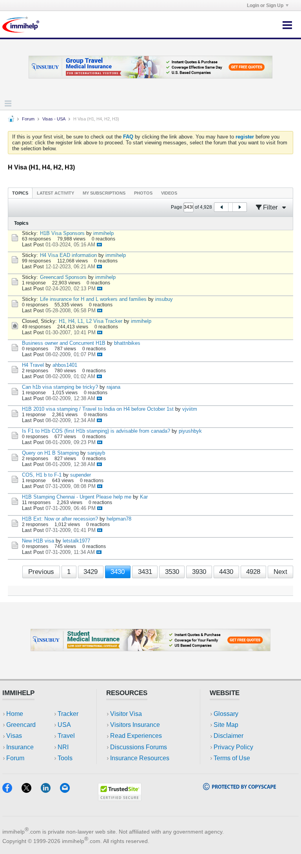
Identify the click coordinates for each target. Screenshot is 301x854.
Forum (28, 119)
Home (14, 713)
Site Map (226, 724)
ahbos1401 (65, 365)
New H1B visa (38, 541)
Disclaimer (228, 735)
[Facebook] (12, 790)
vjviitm (189, 409)
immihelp (103, 233)
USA (64, 724)
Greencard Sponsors (63, 277)
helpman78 (119, 519)
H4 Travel (33, 365)
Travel (66, 735)
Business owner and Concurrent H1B (63, 343)
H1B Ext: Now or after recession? (60, 519)
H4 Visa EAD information (68, 255)
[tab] (20, 193)
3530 (172, 571)
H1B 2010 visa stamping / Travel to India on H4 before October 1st (98, 409)
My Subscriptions (104, 193)
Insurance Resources (139, 758)
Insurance (20, 747)
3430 (118, 571)
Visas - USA (53, 119)
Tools (65, 758)
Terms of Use (232, 758)
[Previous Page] (221, 207)
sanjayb (96, 453)
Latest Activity (55, 193)
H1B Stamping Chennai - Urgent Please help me (76, 497)
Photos (143, 193)
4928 (253, 571)
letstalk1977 (76, 541)
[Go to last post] (99, 244)
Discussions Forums (138, 747)
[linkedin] (50, 790)
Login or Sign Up (265, 5)
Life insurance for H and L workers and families (93, 299)
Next (280, 571)
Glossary (226, 713)
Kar (144, 497)
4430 (226, 571)
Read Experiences (136, 735)
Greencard (21, 724)
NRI (63, 747)
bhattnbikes (127, 343)
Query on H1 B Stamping (50, 453)
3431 (145, 571)
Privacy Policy (233, 747)
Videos (169, 193)
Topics (20, 193)
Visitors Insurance (135, 724)
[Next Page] (239, 207)
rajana (113, 387)
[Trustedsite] (119, 798)
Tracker (68, 713)
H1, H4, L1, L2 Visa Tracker (90, 321)
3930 (199, 571)
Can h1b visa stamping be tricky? (60, 387)
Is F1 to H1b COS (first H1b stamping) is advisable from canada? (96, 431)
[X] (31, 790)
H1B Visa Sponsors (62, 233)
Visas (14, 735)
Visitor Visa (126, 713)
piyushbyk (190, 431)
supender (80, 475)
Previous (41, 571)
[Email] (68, 790)
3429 (90, 571)
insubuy (164, 299)
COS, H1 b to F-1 (42, 475)
